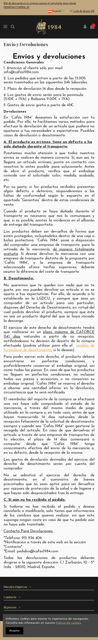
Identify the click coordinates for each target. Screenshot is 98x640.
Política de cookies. (68, 622)
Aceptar (14, 630)
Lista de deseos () (83, 11)
